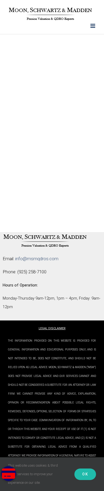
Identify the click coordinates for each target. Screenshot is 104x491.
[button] (8, 473)
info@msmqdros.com (36, 258)
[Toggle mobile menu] (93, 26)
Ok (85, 474)
